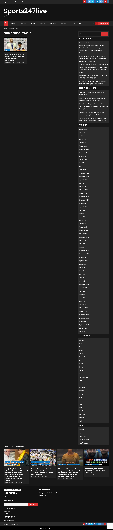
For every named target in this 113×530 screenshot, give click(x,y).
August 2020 (83, 288)
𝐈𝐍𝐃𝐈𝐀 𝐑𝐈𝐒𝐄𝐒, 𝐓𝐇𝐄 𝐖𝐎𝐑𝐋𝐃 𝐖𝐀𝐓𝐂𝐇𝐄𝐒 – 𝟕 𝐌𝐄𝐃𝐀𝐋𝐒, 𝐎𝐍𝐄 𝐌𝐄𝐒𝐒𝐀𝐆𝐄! (95, 471)
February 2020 (83, 308)
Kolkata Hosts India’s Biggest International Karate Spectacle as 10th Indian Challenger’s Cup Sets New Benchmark (92, 58)
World (80, 421)
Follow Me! (42, 495)
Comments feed (84, 440)
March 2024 (82, 186)
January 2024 (83, 193)
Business (82, 347)
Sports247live (25, 10)
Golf (80, 360)
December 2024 (84, 173)
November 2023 (84, 200)
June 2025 (82, 163)
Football (23, 23)
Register (81, 429)
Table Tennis (77, 23)
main (80, 380)
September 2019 (84, 325)
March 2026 (82, 139)
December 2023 (84, 197)
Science (81, 391)
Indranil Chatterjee (84, 118)
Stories (81, 397)
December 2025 (84, 149)
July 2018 (82, 331)
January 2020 (83, 311)
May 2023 (82, 217)
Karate (42, 23)
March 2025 (82, 170)
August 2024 (83, 180)
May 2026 (82, 132)
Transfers (82, 414)
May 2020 (82, 298)
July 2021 (82, 267)
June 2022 (82, 247)
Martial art (53, 23)
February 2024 (83, 190)
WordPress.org (83, 443)
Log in (81, 433)
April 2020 (82, 301)
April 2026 (82, 136)
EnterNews (62, 528)
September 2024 (84, 176)
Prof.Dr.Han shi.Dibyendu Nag (88, 104)
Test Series (82, 411)
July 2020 (82, 291)
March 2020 (82, 304)
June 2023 (82, 213)
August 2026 (83, 129)
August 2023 (83, 207)
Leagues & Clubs (84, 377)
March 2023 (82, 220)
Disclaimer (7, 514)
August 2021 (83, 264)
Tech (80, 407)
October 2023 (83, 203)
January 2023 (83, 227)
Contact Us (25, 2)
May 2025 (82, 166)
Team (80, 404)
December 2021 (84, 250)
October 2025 (83, 156)
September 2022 (84, 237)
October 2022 (83, 234)
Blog (80, 343)
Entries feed (82, 436)
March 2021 (82, 278)
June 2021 (82, 271)
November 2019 (84, 318)
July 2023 (82, 210)
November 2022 (84, 230)
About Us (17, 2)
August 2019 (83, 328)
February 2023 (83, 224)
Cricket (13, 23)
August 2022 (83, 240)
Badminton (64, 23)
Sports (81, 394)
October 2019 (83, 321)
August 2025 (83, 159)
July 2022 (82, 244)
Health (81, 364)
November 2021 (84, 254)
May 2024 (82, 183)
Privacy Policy (8, 511)
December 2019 (84, 315)
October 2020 (83, 281)
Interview (81, 370)
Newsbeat (82, 387)
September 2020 (84, 284)
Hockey (33, 23)
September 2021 (84, 261)
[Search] (94, 23)
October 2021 (83, 257)
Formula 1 (82, 357)
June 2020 (82, 294)
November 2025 (84, 153)
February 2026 (83, 143)
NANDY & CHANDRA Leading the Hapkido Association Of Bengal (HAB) (93, 106)
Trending (81, 418)
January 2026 (83, 146)
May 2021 (82, 274)
